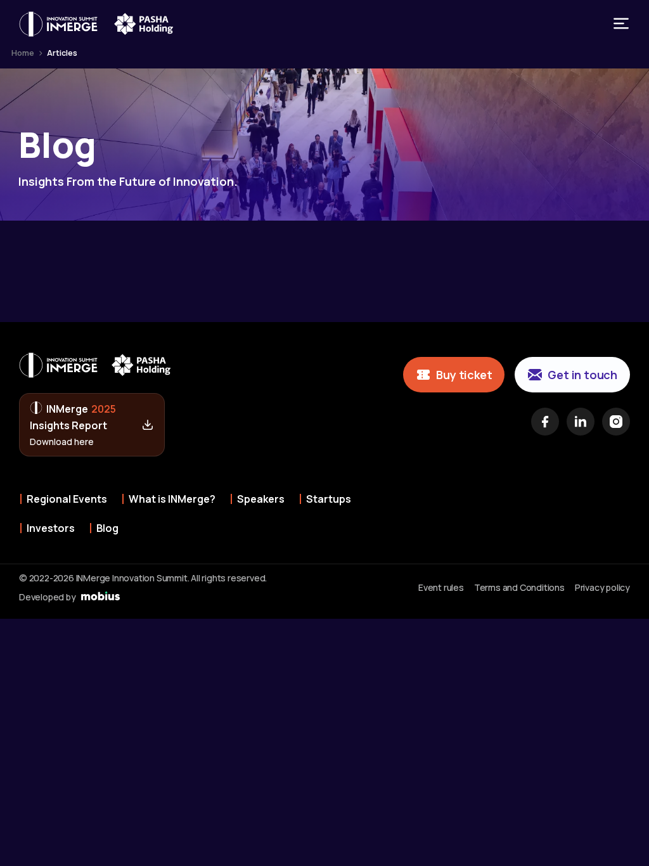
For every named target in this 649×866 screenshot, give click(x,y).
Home (22, 53)
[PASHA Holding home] (143, 24)
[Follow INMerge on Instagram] (616, 422)
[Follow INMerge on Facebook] (545, 422)
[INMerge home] (58, 24)
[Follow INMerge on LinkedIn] (580, 422)
